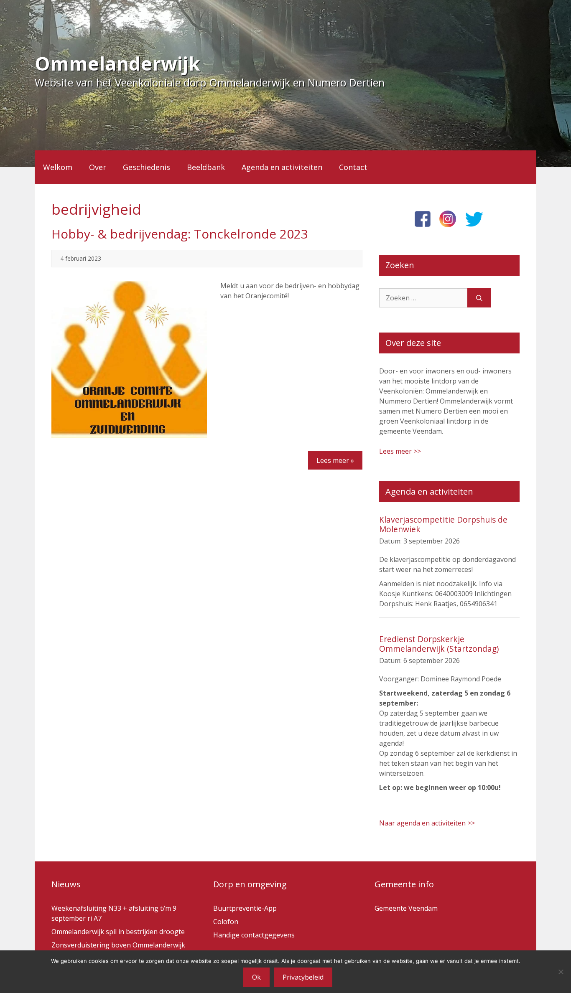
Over (97, 167)
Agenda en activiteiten (282, 167)
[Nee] (560, 972)
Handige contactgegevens (254, 935)
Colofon (225, 921)
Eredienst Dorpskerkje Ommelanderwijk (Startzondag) (439, 643)
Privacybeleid (303, 977)
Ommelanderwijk (117, 63)
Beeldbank (206, 167)
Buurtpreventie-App (245, 908)
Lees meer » (335, 460)
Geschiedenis (146, 167)
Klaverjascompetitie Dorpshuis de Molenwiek (443, 524)
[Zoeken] (479, 297)
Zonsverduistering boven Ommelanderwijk (118, 945)
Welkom (57, 167)
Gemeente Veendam (406, 908)
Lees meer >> (400, 451)
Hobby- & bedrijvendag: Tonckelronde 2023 (179, 233)
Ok (256, 977)
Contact (353, 167)
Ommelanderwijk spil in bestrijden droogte (118, 931)
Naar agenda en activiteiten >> (427, 823)
